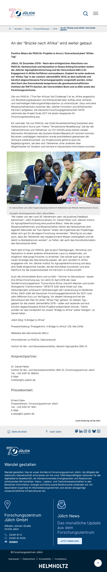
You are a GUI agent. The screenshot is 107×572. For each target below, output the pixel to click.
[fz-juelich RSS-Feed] (98, 432)
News (27, 29)
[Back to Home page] (22, 13)
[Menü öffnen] (95, 14)
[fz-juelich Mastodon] (76, 432)
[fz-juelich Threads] (89, 432)
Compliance (60, 559)
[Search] (86, 14)
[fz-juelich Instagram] (84, 432)
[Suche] (85, 13)
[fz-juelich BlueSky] (93, 432)
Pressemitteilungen (41, 29)
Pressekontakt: (22, 390)
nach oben (55, 431)
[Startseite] (10, 29)
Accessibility (45, 559)
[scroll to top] (98, 563)
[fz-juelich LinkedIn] (80, 432)
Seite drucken (19, 431)
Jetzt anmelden (70, 541)
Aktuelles (18, 29)
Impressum (13, 559)
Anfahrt (13, 541)
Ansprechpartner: (24, 356)
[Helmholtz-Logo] (53, 567)
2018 (55, 29)
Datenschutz (29, 559)
